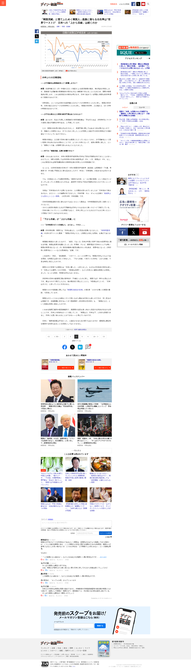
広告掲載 (56, 654)
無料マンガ (69, 650)
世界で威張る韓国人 (77, 329)
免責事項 (90, 654)
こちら (73, 666)
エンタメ (79, 648)
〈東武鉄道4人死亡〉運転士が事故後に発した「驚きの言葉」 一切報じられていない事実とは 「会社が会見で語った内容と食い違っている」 (134, 73)
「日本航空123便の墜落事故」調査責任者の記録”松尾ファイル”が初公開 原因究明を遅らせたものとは (134, 135)
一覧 (149, 58)
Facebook (122, 230)
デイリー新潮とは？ (46, 654)
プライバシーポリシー (47, 656)
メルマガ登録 (124, 4)
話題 (53, 648)
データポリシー (60, 656)
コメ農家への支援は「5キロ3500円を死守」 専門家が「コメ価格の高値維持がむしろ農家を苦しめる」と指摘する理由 (134, 87)
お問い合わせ (65, 654)
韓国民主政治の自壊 (75, 290)
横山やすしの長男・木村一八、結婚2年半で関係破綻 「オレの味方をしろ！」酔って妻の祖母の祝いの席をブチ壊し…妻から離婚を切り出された (134, 80)
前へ (57, 336)
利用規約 (56, 629)
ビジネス (44, 650)
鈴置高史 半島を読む (48, 26)
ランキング (45, 648)
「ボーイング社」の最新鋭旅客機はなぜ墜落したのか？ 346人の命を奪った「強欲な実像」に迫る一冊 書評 (134, 142)
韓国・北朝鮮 (66, 26)
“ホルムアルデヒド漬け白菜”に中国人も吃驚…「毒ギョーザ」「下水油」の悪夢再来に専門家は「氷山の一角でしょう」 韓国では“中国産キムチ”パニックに (134, 95)
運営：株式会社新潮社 (72, 656)
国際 (58, 26)
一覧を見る (77, 450)
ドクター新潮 (81, 650)
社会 (59, 648)
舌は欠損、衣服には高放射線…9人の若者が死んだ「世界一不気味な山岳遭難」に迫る (134, 121)
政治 (65, 648)
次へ (95, 336)
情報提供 (113, 4)
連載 (61, 650)
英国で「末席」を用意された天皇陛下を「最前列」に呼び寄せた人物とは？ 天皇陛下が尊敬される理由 (134, 113)
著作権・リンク (75, 654)
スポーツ (53, 650)
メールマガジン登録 (135, 244)
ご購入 (84, 654)
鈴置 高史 (52, 362)
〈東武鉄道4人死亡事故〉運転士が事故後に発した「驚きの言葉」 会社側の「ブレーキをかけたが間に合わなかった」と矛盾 (134, 66)
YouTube (144, 230)
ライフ (87, 648)
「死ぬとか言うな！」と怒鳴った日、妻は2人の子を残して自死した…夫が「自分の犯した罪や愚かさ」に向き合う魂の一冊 (134, 128)
